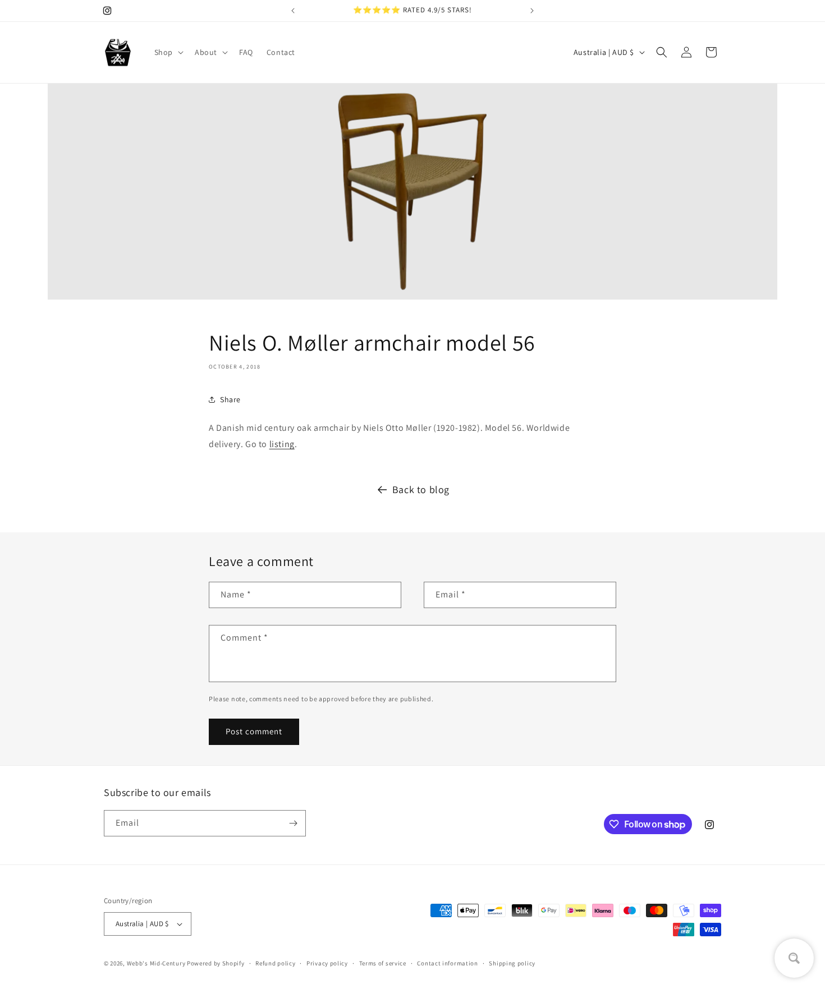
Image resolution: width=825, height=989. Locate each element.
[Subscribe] (293, 823)
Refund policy (275, 963)
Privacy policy (327, 963)
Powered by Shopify (216, 963)
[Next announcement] (532, 10)
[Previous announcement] (293, 10)
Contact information (447, 963)
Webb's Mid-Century (156, 963)
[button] (168, 52)
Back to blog (421, 489)
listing (282, 444)
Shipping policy (512, 963)
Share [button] (230, 399)
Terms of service (382, 963)
